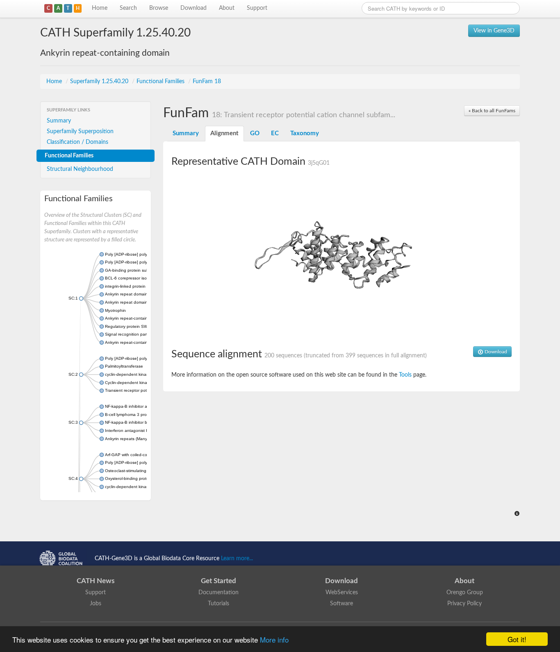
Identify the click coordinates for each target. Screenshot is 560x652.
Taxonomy (304, 133)
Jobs (95, 604)
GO (255, 133)
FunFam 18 (207, 81)
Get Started (218, 580)
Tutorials (218, 604)
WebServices (342, 592)
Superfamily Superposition (80, 131)
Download (193, 8)
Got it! (517, 639)
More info (274, 639)
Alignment (224, 133)
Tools (405, 375)
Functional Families (161, 81)
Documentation (218, 592)
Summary (59, 121)
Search (128, 8)
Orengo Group (464, 592)
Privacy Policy (464, 604)
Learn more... (237, 558)
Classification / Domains (77, 142)
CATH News (95, 580)
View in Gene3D (493, 31)
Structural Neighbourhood (80, 169)
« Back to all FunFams (492, 110)
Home (99, 8)
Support (257, 8)
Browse (158, 8)
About (226, 8)
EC (275, 133)
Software (341, 604)
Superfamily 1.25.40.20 (100, 81)
